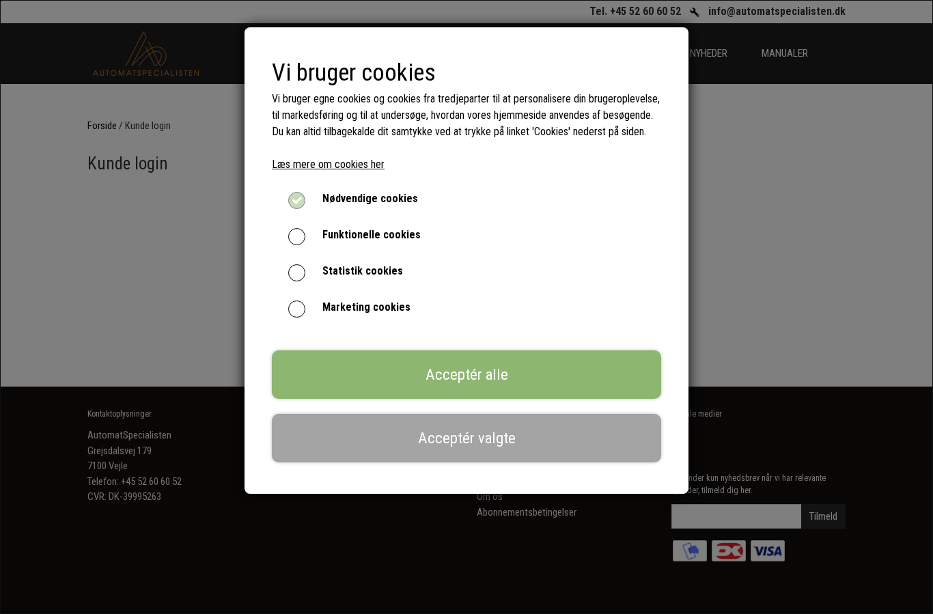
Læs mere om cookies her (328, 164)
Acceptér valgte (467, 438)
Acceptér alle (467, 374)
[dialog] (466, 307)
